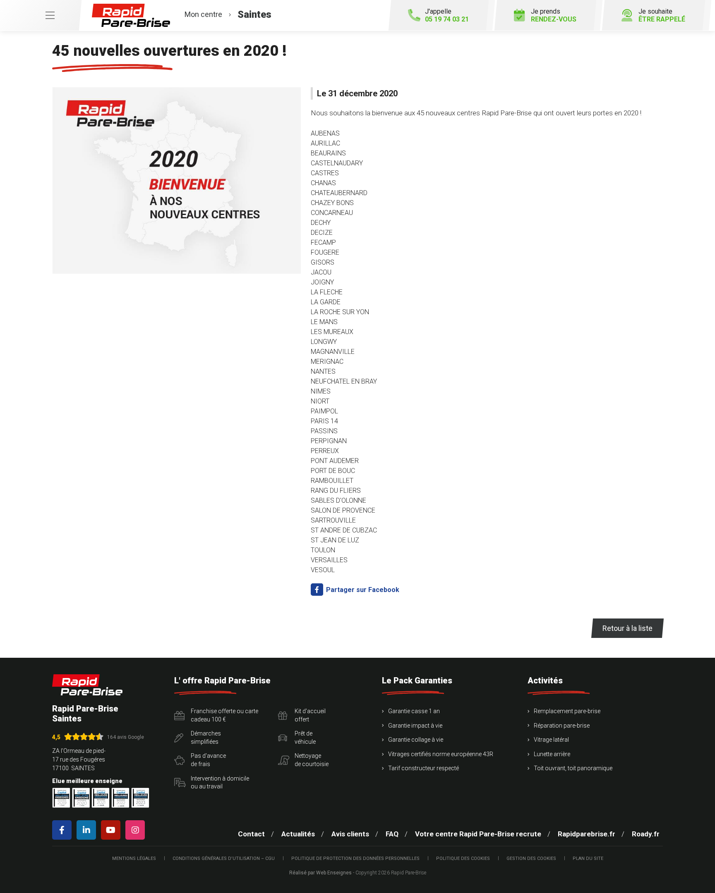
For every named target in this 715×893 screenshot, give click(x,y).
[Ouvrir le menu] (40, 15)
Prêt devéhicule (305, 737)
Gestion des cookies (531, 858)
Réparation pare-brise (562, 725)
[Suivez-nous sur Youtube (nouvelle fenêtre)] (112, 830)
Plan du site (588, 858)
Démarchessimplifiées (206, 737)
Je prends (553, 15)
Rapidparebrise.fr (586, 834)
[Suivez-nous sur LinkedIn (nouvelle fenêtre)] (88, 830)
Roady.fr (646, 834)
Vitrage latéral (551, 739)
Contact (251, 834)
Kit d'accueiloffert (310, 715)
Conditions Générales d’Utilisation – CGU (224, 858)
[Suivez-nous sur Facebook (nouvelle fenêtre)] (63, 830)
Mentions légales (134, 858)
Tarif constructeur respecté (423, 768)
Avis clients (350, 834)
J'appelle (447, 15)
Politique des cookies (463, 858)
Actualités (298, 834)
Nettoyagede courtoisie (312, 759)
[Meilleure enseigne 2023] (140, 798)
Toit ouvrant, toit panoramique (573, 768)
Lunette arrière (552, 754)
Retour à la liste (627, 628)
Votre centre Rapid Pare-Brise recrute (478, 834)
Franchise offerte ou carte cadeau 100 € (224, 715)
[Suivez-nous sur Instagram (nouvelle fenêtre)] (136, 830)
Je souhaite (661, 15)
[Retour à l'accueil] (87, 684)
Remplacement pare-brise (567, 711)
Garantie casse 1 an (414, 711)
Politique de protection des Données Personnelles (355, 858)
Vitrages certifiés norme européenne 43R (440, 754)
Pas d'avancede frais (208, 759)
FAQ (392, 834)
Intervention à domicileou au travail (220, 782)
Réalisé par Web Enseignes (320, 873)
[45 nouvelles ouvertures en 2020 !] (176, 180)
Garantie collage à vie (415, 739)
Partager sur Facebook (361, 590)
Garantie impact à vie (415, 725)
